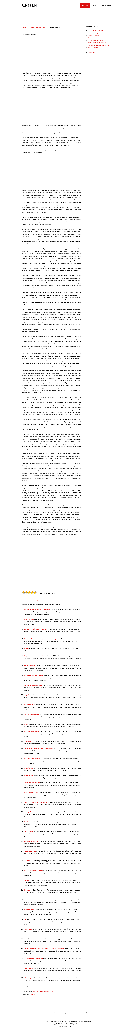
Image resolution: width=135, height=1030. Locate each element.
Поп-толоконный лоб (31, 792)
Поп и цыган (28, 890)
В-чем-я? (27, 861)
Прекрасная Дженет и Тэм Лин (98, 45)
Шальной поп (28, 741)
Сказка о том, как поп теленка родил (36, 802)
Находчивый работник (31, 841)
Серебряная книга (30, 851)
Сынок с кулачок (93, 35)
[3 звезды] (29, 592)
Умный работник (29, 665)
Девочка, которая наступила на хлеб (100, 33)
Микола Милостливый (31, 714)
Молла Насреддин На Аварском (33, 601)
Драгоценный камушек (96, 30)
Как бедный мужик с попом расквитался (38, 748)
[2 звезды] (26, 592)
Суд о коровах (28, 831)
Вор (25, 919)
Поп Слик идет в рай (31, 731)
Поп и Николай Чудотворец (33, 675)
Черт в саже (28, 968)
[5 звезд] (35, 592)
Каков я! (26, 880)
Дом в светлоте (29, 909)
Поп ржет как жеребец (32, 758)
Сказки (29, 5)
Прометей (91, 52)
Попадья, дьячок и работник (33, 870)
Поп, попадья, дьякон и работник (35, 656)
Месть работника (29, 812)
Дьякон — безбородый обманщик (36, 629)
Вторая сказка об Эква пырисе (34, 900)
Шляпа (26, 724)
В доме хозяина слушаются (33, 958)
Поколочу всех (29, 619)
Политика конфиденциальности (65, 1013)
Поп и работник (29, 704)
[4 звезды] (32, 592)
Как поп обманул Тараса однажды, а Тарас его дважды (44, 948)
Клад (25, 939)
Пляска (26, 648)
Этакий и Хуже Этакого (32, 782)
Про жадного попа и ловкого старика (37, 609)
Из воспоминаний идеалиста (97, 42)
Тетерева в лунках (94, 50)
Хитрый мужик (29, 768)
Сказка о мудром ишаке (96, 40)
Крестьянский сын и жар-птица (43, 991)
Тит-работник (28, 695)
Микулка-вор (28, 929)
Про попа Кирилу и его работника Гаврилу (40, 639)
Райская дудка (29, 978)
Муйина (32, 994)
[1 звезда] (23, 592)
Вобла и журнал (93, 38)
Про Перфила (28, 822)
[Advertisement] (37, 55)
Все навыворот (93, 47)
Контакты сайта (91, 1013)
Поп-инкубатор (29, 775)
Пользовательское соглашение (32, 1013)
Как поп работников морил (33, 685)
